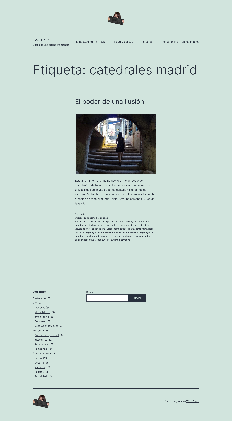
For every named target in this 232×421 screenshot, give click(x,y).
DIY (103, 41)
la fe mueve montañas (120, 236)
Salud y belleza (123, 41)
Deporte (39, 362)
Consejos (40, 321)
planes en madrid (142, 236)
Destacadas (39, 298)
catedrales (80, 225)
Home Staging (84, 41)
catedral (128, 221)
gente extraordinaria (124, 228)
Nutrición (40, 367)
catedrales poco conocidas (120, 225)
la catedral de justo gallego (136, 232)
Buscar (90, 292)
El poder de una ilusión (109, 101)
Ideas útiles (41, 339)
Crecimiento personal (47, 335)
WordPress (192, 401)
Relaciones (41, 348)
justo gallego (89, 232)
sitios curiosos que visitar (88, 239)
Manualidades (42, 312)
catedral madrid (141, 221)
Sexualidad (41, 376)
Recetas (39, 371)
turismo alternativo (120, 239)
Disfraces (40, 307)
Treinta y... (42, 40)
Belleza (39, 358)
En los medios (190, 41)
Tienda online (169, 41)
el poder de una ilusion (100, 228)
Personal (146, 41)
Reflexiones (102, 217)
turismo (106, 239)
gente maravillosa (144, 228)
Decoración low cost (46, 325)
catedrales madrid (96, 225)
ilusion (78, 232)
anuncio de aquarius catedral (108, 221)
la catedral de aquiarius (109, 232)
